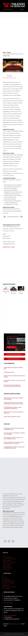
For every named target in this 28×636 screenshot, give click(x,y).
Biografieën (6, 585)
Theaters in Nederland (15, 623)
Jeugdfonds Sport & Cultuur (9, 558)
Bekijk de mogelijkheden (10, 615)
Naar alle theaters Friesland (14, 354)
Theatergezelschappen (9, 586)
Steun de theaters (7, 560)
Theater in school (7, 564)
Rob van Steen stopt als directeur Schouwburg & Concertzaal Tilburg (12, 385)
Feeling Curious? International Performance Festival (14, 376)
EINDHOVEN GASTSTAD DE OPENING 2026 (13, 368)
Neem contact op (7, 556)
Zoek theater (7, 579)
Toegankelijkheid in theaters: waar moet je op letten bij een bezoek (14, 447)
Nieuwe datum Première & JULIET (12, 416)
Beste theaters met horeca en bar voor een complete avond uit (13, 438)
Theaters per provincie (14, 359)
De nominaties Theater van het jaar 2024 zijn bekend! (14, 381)
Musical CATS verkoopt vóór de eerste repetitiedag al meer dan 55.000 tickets (13, 403)
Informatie (9, 75)
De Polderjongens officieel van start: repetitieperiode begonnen (12, 408)
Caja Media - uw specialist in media (14, 634)
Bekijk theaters (11, 347)
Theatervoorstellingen (9, 581)
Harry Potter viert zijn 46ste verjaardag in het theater (13, 412)
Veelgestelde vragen (8, 568)
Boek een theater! (8, 603)
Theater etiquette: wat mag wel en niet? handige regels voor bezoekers (13, 443)
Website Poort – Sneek (9, 247)
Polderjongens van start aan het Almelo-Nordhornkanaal (13, 398)
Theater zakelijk (6, 566)
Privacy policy (6, 569)
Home (5, 577)
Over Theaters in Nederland (9, 562)
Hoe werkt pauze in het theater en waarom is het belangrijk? (14, 433)
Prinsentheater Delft (9, 372)
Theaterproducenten (9, 583)
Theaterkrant (7, 588)
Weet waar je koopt (14, 516)
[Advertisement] (14, 32)
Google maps (6, 55)
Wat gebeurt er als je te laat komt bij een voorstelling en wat (14, 429)
